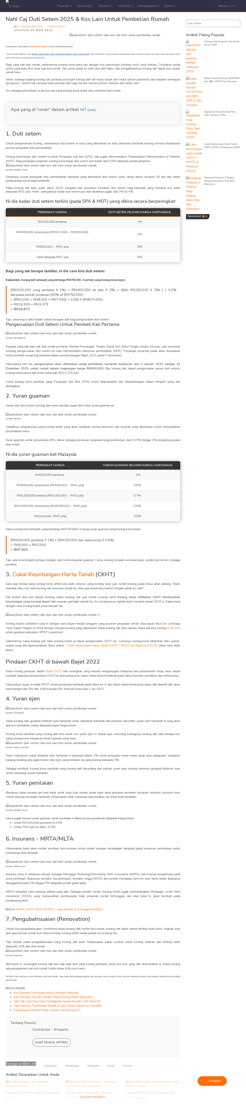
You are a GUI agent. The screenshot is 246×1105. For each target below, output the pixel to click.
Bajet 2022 (54, 671)
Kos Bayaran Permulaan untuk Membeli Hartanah (46, 993)
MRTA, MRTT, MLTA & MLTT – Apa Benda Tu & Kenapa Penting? (59, 909)
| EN (226, 6)
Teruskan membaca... (93, 1097)
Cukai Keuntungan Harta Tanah (53, 574)
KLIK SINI (173, 628)
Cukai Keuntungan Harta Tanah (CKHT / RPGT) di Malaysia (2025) (111, 645)
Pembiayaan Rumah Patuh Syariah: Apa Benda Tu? (47, 1010)
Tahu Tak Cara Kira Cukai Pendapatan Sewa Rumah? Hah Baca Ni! (56, 1001)
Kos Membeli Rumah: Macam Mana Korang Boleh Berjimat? (53, 997)
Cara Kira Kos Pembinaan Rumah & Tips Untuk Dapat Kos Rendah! (57, 1006)
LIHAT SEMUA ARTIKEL (51, 1042)
